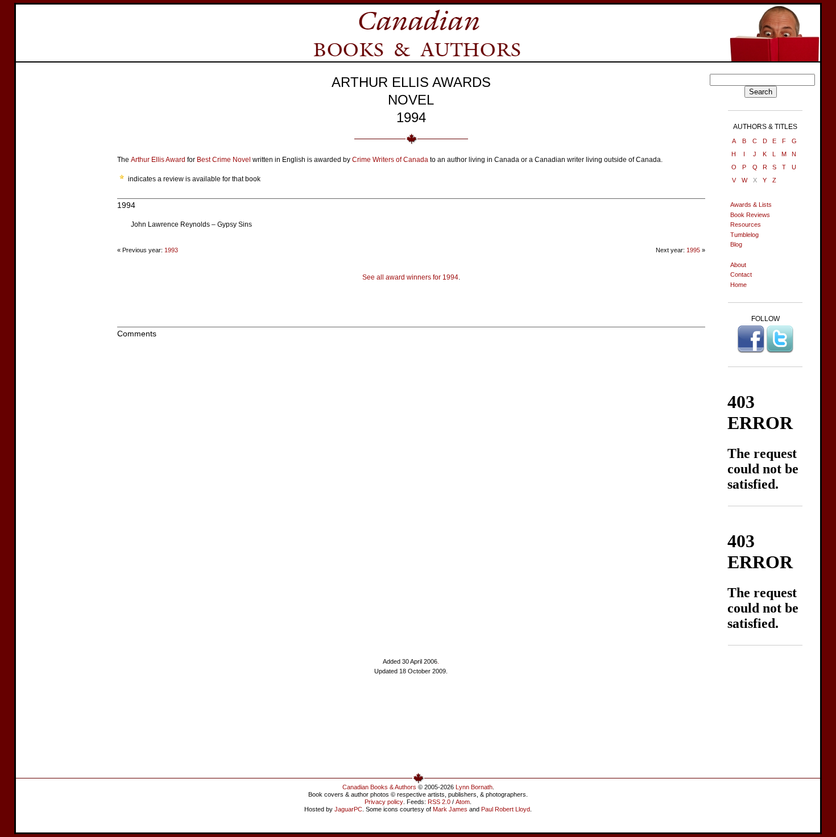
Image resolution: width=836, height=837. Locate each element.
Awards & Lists (751, 204)
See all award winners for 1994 (410, 277)
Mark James (450, 809)
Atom (463, 801)
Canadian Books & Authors (379, 787)
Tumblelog (744, 234)
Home (738, 284)
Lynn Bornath (474, 787)
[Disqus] (411, 490)
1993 (171, 250)
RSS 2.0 (439, 801)
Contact (741, 274)
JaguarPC (348, 809)
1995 (693, 250)
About (738, 264)
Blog (736, 244)
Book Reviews (750, 214)
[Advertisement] (58, 244)
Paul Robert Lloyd (505, 809)
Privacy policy (384, 801)
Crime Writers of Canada (390, 160)
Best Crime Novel (224, 160)
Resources (745, 224)
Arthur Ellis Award (158, 160)
